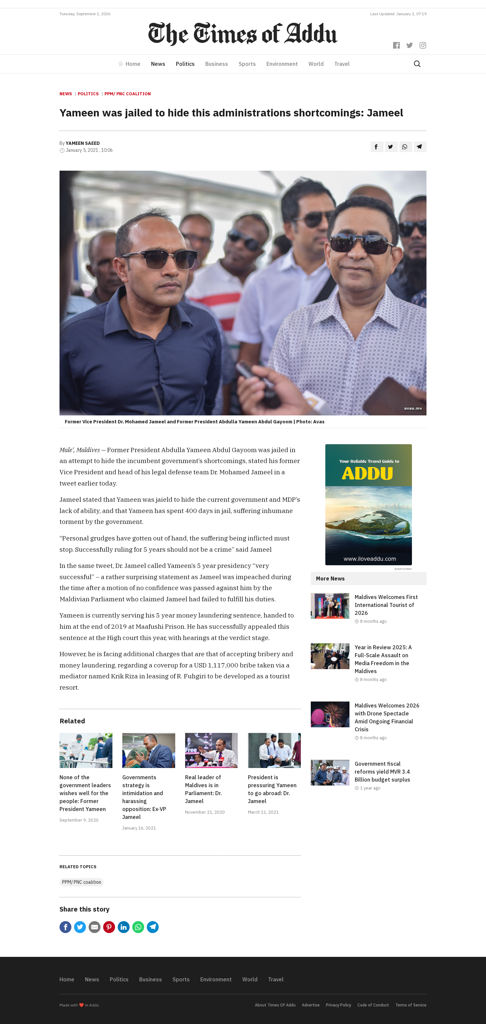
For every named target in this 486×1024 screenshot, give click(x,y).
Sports (247, 64)
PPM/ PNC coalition (127, 94)
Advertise (311, 1005)
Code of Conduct (373, 1005)
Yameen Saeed (83, 143)
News (158, 64)
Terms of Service (410, 1005)
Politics (185, 64)
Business (216, 64)
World (316, 64)
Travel (342, 64)
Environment (282, 64)
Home (133, 64)
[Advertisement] (368, 864)
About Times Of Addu (275, 1005)
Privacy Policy (338, 1005)
